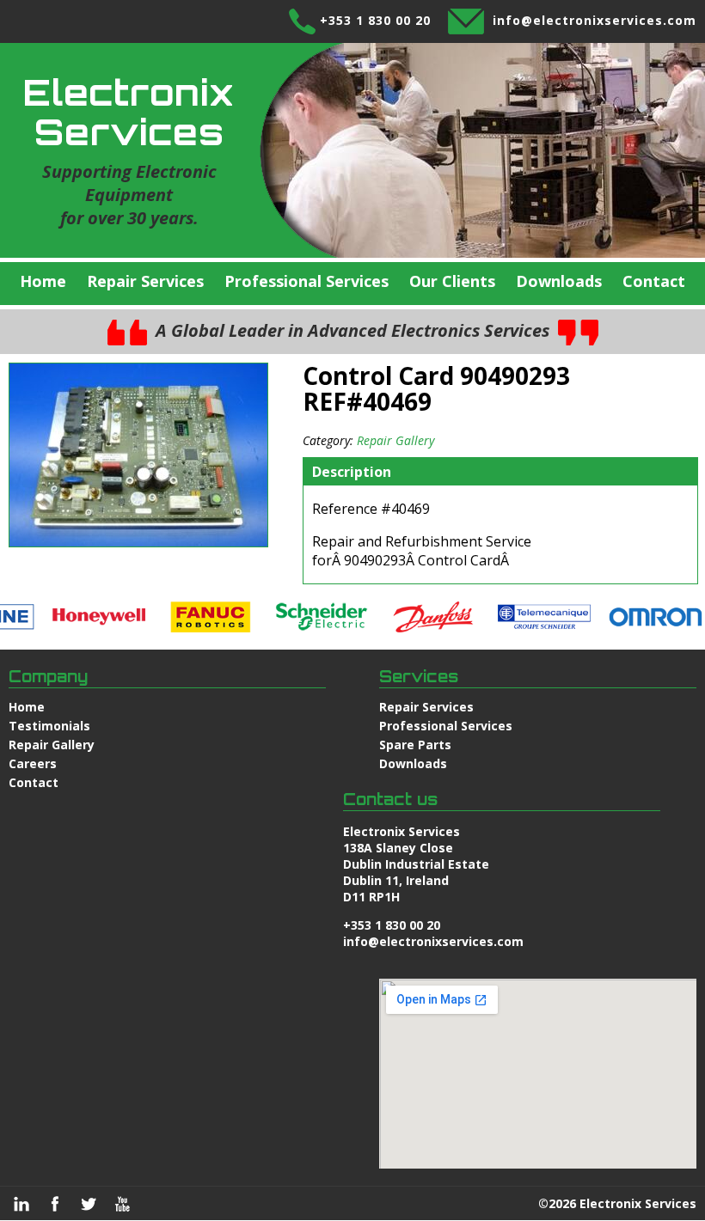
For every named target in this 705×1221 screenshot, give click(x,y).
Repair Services (145, 281)
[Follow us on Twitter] (88, 1204)
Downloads (559, 281)
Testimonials (49, 725)
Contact (653, 281)
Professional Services (306, 281)
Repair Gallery (395, 440)
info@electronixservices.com (594, 20)
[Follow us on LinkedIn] (21, 1204)
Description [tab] (351, 471)
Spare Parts (415, 744)
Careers (33, 763)
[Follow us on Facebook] (55, 1204)
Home (43, 281)
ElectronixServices (129, 112)
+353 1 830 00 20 (375, 20)
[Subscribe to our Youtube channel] (122, 1204)
